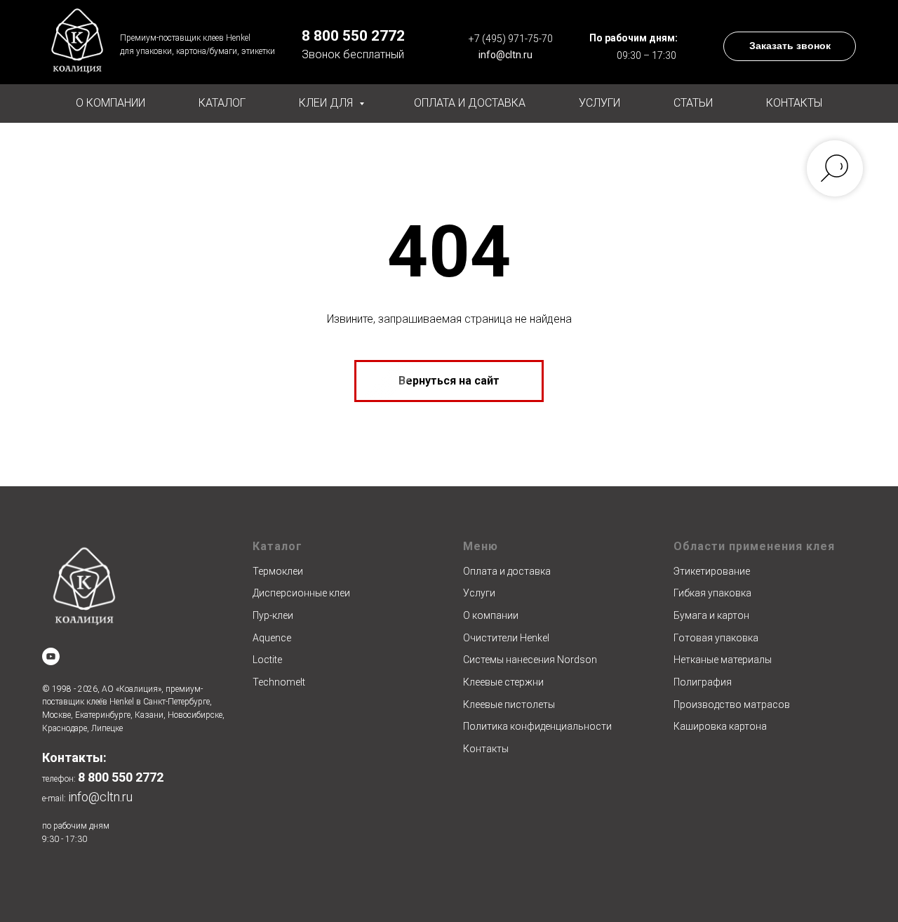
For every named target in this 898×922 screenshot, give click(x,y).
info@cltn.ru (505, 54)
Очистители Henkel (506, 637)
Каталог (222, 102)
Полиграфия (703, 682)
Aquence (272, 637)
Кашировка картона (720, 726)
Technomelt (279, 682)
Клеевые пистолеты (509, 704)
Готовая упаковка (716, 637)
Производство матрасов (732, 704)
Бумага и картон (711, 615)
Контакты (794, 102)
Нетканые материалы (723, 659)
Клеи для (327, 102)
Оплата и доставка (469, 102)
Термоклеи (278, 571)
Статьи (693, 102)
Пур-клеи (273, 615)
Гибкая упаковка (712, 593)
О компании (110, 102)
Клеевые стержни (503, 682)
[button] (789, 46)
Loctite (267, 659)
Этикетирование (712, 571)
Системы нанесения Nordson (530, 659)
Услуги (599, 102)
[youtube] (51, 656)
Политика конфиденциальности (537, 726)
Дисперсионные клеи (301, 593)
